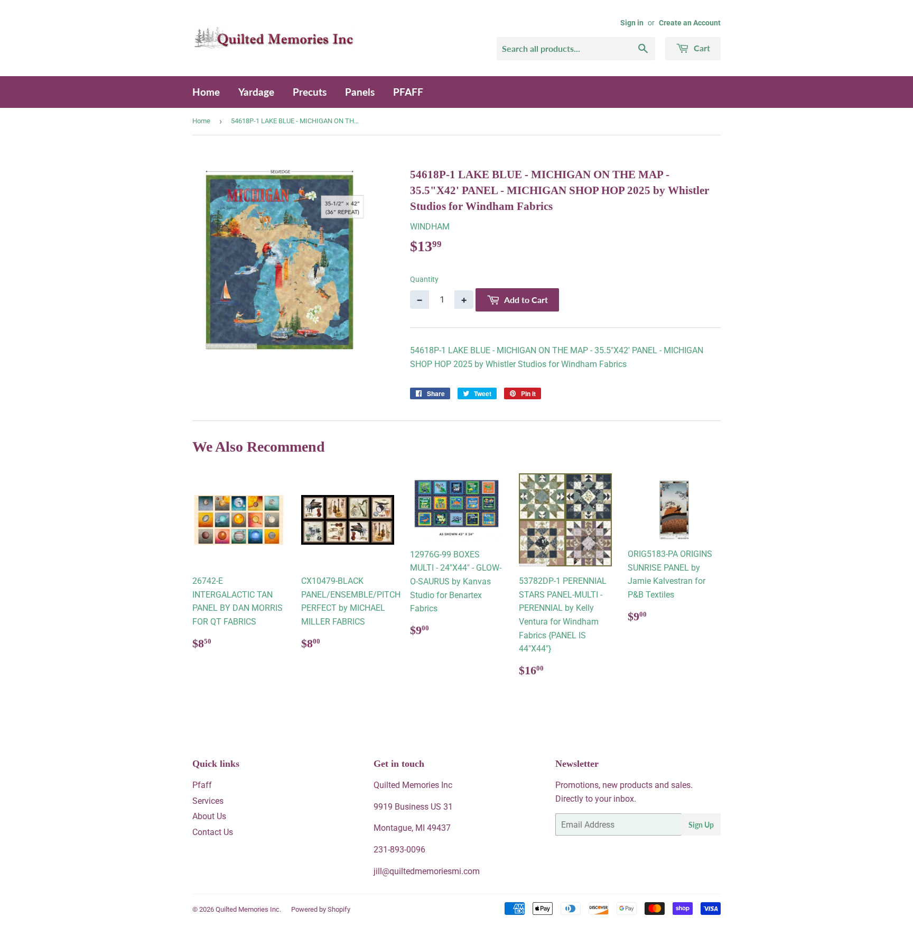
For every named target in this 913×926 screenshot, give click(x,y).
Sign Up (701, 824)
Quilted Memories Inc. (248, 909)
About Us (209, 816)
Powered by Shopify (320, 909)
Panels (360, 92)
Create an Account (690, 23)
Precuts (310, 92)
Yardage (256, 92)
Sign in (632, 23)
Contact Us (212, 832)
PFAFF (408, 92)
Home (206, 92)
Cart (701, 48)
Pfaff (202, 785)
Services (207, 801)
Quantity (424, 279)
